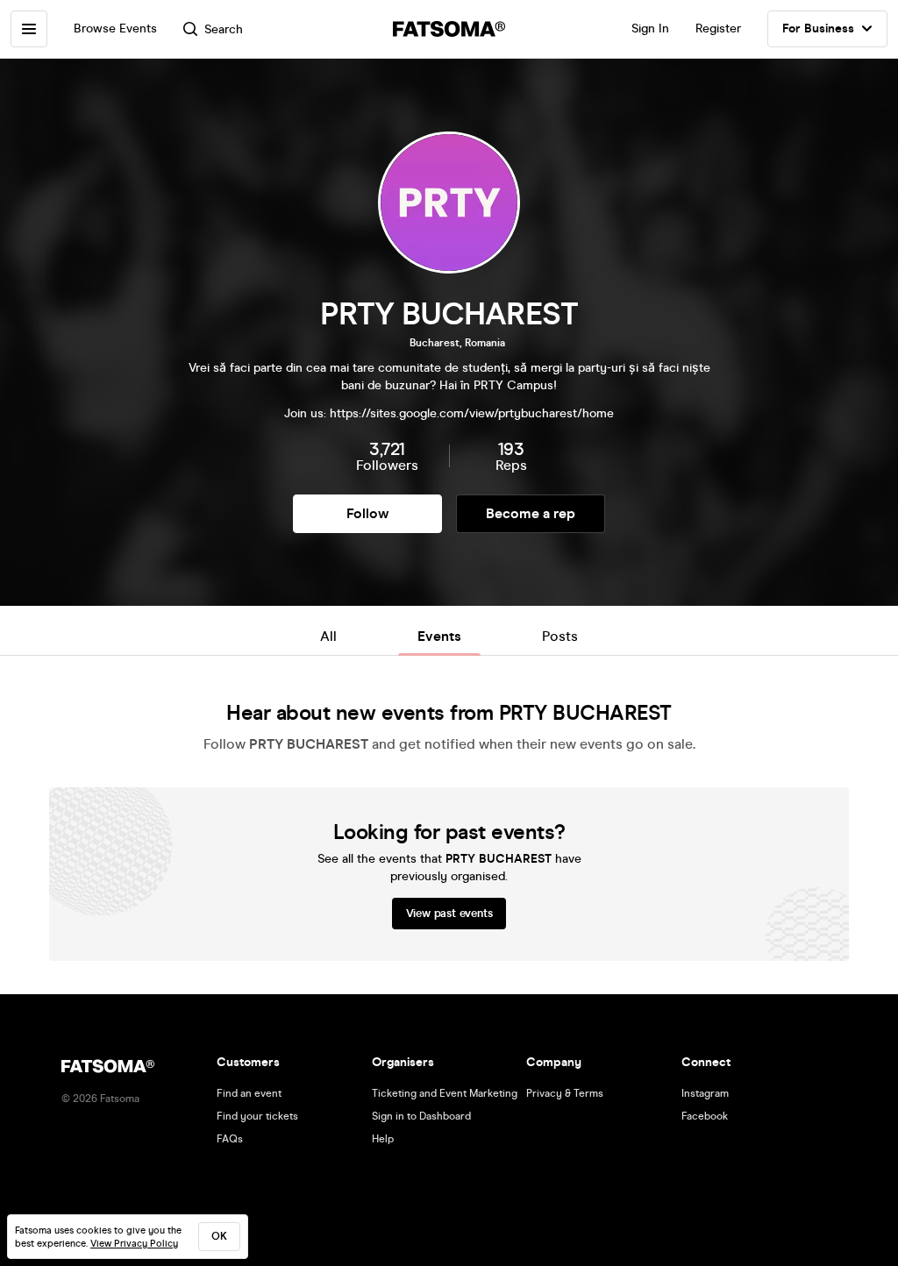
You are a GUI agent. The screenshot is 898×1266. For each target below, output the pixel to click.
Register (718, 28)
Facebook (704, 1116)
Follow (367, 513)
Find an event (249, 1093)
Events (439, 636)
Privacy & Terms (564, 1093)
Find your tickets (257, 1116)
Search (223, 29)
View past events (449, 914)
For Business (818, 28)
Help (383, 1139)
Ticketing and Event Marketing (444, 1093)
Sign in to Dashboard (421, 1116)
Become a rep (530, 513)
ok (219, 1236)
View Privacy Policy (134, 1243)
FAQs (230, 1139)
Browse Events (115, 28)
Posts (560, 636)
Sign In (650, 28)
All (328, 636)
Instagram (705, 1093)
